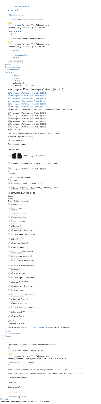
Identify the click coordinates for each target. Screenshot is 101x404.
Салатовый (27, 256)
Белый (21, 247)
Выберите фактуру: (18, 201)
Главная (16, 75)
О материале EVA (20, 55)
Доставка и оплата (20, 52)
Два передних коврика (36, 155)
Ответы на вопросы (21, 6)
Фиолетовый (28, 260)
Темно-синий (29, 234)
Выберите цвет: (17, 213)
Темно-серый (29, 277)
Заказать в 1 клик (15, 177)
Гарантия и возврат (21, 3)
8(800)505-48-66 (14, 19)
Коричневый (28, 230)
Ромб (19, 204)
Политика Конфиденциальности (21, 362)
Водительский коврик (47, 163)
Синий (21, 238)
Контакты (16, 57)
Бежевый (24, 225)
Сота (19, 208)
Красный (24, 243)
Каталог (16, 50)
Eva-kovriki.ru (5, 399)
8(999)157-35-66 (14, 25)
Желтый (23, 303)
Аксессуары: (13, 180)
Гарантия (8, 336)
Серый (22, 221)
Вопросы (8, 338)
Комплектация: (14, 149)
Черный (23, 217)
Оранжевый (28, 251)
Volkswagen (17, 80)
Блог (15, 1)
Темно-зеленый (32, 307)
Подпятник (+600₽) (35, 183)
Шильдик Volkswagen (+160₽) (48, 187)
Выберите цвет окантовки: (21, 265)
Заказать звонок (14, 31)
